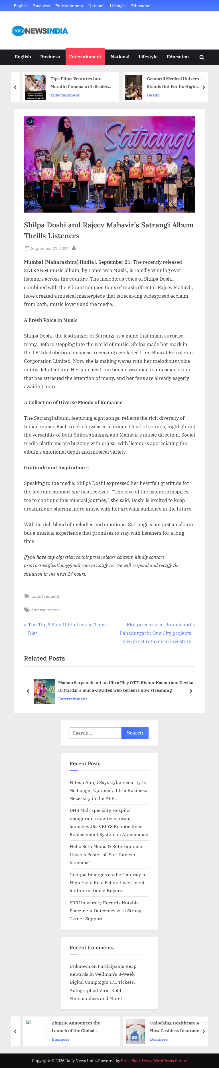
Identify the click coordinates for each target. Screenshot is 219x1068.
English (21, 5)
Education (141, 5)
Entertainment (69, 5)
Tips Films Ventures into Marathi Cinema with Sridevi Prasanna (75, 83)
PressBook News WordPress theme (154, 1060)
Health (149, 95)
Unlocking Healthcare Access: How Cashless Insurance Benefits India (176, 1027)
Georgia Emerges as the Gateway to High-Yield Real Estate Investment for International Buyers (108, 882)
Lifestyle (118, 5)
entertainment (45, 609)
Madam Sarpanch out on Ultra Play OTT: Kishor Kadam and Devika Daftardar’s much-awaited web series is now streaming (125, 686)
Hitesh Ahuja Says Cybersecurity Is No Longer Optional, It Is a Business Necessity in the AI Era (108, 790)
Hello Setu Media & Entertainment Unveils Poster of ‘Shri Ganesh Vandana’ (107, 854)
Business (41, 5)
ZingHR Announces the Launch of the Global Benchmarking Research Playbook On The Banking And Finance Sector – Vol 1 (74, 1027)
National (96, 5)
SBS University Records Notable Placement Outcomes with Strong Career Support (105, 911)
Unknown (80, 966)
